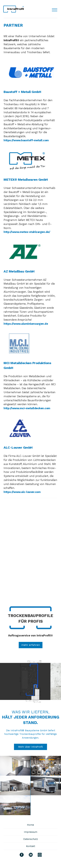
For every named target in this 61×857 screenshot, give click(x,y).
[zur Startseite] (13, 9)
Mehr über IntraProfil (30, 746)
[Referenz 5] (15, 805)
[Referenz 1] (15, 766)
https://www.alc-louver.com (22, 492)
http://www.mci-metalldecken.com (27, 408)
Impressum (30, 831)
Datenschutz (30, 839)
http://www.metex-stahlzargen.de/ (27, 232)
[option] (30, 703)
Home (30, 824)
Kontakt (30, 846)
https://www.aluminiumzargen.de (26, 323)
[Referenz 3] (15, 785)
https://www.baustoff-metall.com (26, 140)
